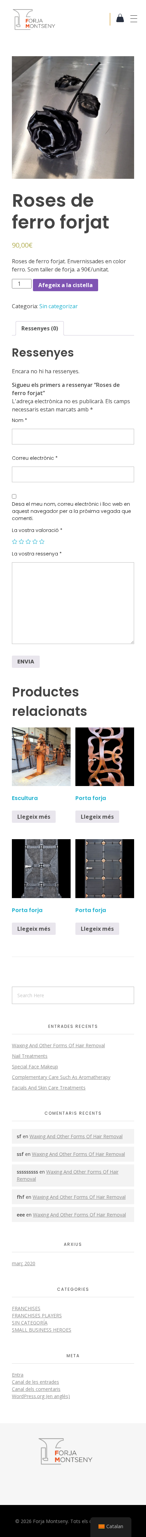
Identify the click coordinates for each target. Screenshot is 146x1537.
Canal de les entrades (35, 1382)
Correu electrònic (35, 458)
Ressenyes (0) (39, 328)
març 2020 (23, 1263)
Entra (17, 1374)
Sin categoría (30, 1322)
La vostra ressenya (37, 553)
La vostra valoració (37, 530)
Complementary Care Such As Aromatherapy (61, 1077)
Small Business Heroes (41, 1330)
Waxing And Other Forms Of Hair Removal (58, 1045)
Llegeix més (33, 816)
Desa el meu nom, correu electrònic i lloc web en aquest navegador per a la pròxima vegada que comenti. (71, 511)
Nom (19, 420)
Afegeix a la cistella (65, 285)
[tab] (40, 328)
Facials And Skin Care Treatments (49, 1087)
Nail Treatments (30, 1056)
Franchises (26, 1308)
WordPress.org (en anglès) (41, 1396)
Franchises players (37, 1315)
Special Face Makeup (35, 1066)
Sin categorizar (58, 306)
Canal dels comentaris (36, 1389)
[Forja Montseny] (61, 19)
